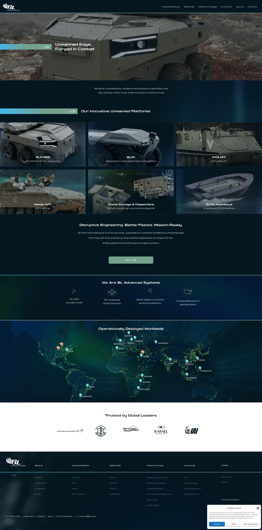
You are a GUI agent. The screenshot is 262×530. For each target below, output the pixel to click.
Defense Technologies (208, 7)
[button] (258, 508)
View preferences (251, 524)
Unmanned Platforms (171, 7)
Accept (217, 524)
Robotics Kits (189, 7)
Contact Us (252, 7)
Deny (234, 524)
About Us (240, 7)
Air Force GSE (226, 7)
